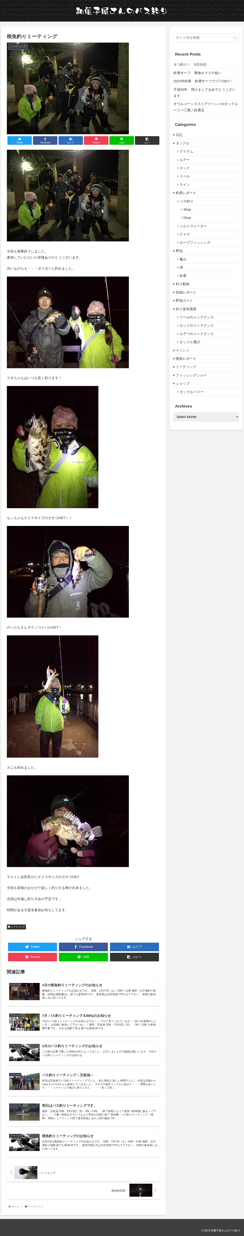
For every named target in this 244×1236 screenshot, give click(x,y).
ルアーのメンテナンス (197, 334)
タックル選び (190, 342)
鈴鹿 (183, 276)
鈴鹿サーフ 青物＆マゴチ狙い (197, 73)
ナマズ (185, 234)
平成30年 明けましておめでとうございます (204, 93)
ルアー (185, 160)
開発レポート (186, 359)
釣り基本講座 (186, 309)
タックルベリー (192, 392)
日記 (179, 135)
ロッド (185, 168)
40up (187, 209)
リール (185, 176)
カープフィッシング (195, 242)
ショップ (182, 383)
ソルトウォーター (193, 226)
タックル (182, 143)
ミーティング (18, 926)
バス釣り (186, 201)
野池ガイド (184, 301)
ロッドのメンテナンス (197, 325)
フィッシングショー (191, 375)
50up (187, 218)
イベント (182, 350)
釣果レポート (186, 193)
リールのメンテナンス (197, 317)
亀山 (183, 259)
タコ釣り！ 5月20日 (190, 64)
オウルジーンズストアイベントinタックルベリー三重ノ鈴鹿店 (205, 107)
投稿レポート (186, 292)
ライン (185, 185)
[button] (235, 38)
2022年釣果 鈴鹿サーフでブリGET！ (203, 81)
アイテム (186, 151)
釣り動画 (182, 284)
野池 (179, 251)
